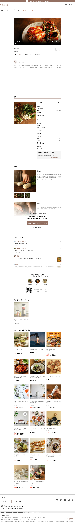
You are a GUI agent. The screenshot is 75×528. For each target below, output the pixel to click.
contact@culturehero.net (35, 512)
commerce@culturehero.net (47, 521)
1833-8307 (7, 501)
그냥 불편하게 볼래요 (37, 228)
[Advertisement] (37, 82)
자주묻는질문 (20, 512)
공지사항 (15, 512)
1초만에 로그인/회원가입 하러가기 (37, 223)
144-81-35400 (42, 517)
